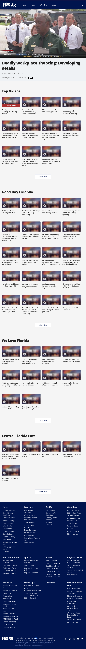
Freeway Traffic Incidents (51, 519)
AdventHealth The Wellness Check (73, 519)
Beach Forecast (30, 530)
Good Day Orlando (52, 566)
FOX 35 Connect (30, 598)
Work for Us (7, 599)
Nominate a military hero (10, 543)
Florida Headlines (9, 510)
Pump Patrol (50, 510)
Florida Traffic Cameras (51, 523)
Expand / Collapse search (82, 5)
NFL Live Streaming (74, 588)
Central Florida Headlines (8, 514)
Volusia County (8, 539)
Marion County (8, 528)
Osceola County (8, 534)
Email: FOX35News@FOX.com (32, 589)
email (82, 639)
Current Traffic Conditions (51, 514)
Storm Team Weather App (32, 539)
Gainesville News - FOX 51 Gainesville (74, 562)
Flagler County (8, 523)
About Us (7, 582)
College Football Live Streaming (74, 592)
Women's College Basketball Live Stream (73, 615)
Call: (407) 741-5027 (31, 586)
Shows (49, 557)
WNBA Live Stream (74, 620)
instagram (74, 639)
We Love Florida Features (8, 562)
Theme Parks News (10, 565)
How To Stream (51, 561)
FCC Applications (9, 627)
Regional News (74, 557)
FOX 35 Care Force (74, 513)
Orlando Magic (29, 565)
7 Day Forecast (29, 522)
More (54, 5)
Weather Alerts (29, 515)
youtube (78, 639)
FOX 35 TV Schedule (53, 563)
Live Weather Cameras (29, 511)
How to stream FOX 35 (10, 587)
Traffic (49, 507)
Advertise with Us (9, 613)
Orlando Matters (52, 569)
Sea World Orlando (9, 571)
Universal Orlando (9, 573)
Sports (27, 557)
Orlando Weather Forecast (30, 519)
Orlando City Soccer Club (31, 569)
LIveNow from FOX (53, 574)
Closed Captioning (9, 622)
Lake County (7, 526)
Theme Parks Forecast (29, 526)
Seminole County (9, 537)
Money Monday (73, 534)
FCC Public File (8, 624)
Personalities (7, 596)
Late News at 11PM (53, 571)
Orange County (8, 531)
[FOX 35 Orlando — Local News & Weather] (10, 5)
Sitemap (6, 551)
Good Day (72, 507)
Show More (43, 176)
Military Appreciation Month (10, 548)
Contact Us (7, 593)
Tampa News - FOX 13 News (74, 566)
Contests (50, 582)
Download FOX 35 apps (9, 610)
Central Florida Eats (53, 577)
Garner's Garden (73, 526)
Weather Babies (73, 516)
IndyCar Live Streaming (71, 602)
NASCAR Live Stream (74, 599)
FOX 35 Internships (9, 601)
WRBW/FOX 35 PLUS (10, 619)
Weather (28, 507)
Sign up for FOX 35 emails (9, 605)
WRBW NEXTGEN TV (10, 616)
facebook (65, 639)
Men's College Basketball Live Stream (72, 608)
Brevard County (8, 520)
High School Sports (31, 573)
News (5, 507)
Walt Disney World (9, 568)
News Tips (29, 582)
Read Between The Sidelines (31, 562)
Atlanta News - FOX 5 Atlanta (75, 571)
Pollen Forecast (29, 533)
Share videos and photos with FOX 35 (31, 594)
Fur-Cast (70, 528)
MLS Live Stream (73, 622)
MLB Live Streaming (74, 596)
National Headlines (9, 518)
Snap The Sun (29, 543)
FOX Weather (29, 535)
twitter (69, 639)
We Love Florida (73, 510)
